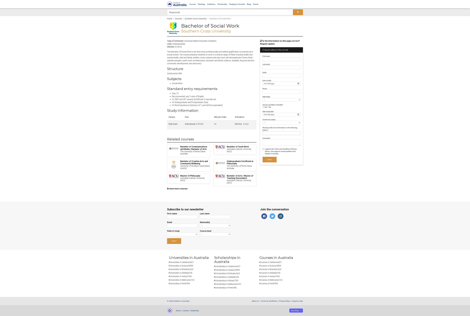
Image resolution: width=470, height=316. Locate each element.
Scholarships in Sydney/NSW (227, 270)
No (270, 107)
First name (266, 56)
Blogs (249, 4)
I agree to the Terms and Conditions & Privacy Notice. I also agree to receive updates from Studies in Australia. (281, 151)
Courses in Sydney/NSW (270, 265)
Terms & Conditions (269, 301)
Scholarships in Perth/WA (225, 287)
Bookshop (195, 310)
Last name (266, 64)
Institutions (211, 4)
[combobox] (281, 133)
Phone (265, 89)
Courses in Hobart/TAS (270, 276)
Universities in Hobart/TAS (181, 276)
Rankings (201, 4)
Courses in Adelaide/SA (270, 273)
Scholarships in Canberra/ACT (227, 266)
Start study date (268, 112)
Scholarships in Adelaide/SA (227, 277)
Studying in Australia (237, 4)
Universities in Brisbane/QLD (181, 269)
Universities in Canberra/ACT (182, 262)
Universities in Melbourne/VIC (182, 280)
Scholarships (222, 4)
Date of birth (267, 81)
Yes (265, 107)
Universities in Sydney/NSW (181, 265)
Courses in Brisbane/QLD (270, 269)
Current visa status (269, 120)
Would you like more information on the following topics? (280, 129)
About (178, 310)
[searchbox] (263, 133)
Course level (205, 231)
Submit (269, 160)
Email (264, 72)
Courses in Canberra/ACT (271, 262)
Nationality (266, 97)
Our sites (295, 311)
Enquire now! (297, 301)
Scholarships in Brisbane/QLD (227, 273)
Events (255, 4)
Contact (186, 310)
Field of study (173, 231)
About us (255, 301)
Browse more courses (177, 188)
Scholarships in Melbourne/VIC (228, 284)
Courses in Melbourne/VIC (271, 280)
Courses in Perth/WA (269, 283)
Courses (192, 4)
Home (169, 18)
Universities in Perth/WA (180, 283)
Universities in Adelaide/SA (181, 273)
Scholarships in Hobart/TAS (226, 280)
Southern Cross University (196, 18)
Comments (266, 138)
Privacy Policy (284, 301)
